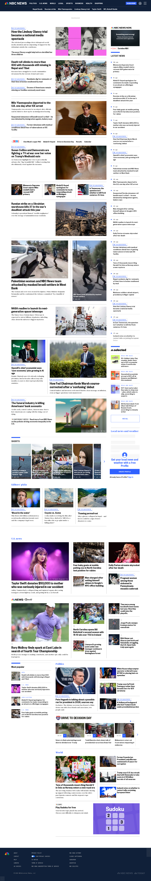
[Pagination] (130, 721)
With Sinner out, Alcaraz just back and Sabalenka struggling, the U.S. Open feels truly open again (129, 642)
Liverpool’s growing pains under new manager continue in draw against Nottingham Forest (93, 648)
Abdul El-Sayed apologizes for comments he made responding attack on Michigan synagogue (64, 191)
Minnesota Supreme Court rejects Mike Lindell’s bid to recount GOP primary (31, 189)
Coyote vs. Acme (53, 512)
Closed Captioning (75, 856)
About (15, 853)
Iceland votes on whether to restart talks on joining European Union (126, 338)
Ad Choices (17, 866)
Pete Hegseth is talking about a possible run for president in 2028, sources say (75, 701)
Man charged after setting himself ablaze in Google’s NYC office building (125, 211)
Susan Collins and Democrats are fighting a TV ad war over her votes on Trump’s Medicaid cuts (31, 153)
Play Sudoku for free (66, 807)
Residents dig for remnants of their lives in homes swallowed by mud (31, 80)
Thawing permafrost (88, 513)
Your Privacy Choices (42, 856)
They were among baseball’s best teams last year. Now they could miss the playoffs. (129, 608)
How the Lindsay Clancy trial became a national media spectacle (29, 35)
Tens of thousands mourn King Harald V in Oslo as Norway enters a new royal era (126, 265)
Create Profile (125, 472)
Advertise (72, 863)
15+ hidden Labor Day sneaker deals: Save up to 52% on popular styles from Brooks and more (129, 362)
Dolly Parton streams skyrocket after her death (125, 234)
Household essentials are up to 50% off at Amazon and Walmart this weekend (129, 377)
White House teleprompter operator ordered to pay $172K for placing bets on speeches (128, 671)
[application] (81, 41)
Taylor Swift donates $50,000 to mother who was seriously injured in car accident (126, 125)
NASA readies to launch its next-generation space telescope (29, 309)
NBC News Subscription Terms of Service (45, 866)
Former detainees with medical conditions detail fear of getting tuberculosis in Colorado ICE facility (125, 250)
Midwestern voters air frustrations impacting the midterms (125, 742)
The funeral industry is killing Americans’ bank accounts (27, 404)
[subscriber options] (140, 3)
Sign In (130, 477)
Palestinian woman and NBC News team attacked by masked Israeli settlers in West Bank (38, 284)
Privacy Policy (37, 853)
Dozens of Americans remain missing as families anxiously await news (31, 88)
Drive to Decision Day (65, 141)
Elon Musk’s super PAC (32, 141)
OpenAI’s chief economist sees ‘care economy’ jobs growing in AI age (27, 370)
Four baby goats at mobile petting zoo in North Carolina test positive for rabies (126, 111)
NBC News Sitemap (75, 853)
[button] (60, 3)
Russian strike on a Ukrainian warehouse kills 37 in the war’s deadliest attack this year (28, 207)
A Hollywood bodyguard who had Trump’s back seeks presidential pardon (128, 704)
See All (125, 419)
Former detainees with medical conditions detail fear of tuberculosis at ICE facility (31, 127)
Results (79, 141)
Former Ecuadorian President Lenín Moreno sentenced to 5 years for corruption (127, 760)
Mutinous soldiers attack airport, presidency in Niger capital (126, 293)
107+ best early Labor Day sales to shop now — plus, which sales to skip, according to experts (129, 392)
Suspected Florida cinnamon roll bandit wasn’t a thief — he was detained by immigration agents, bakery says (126, 196)
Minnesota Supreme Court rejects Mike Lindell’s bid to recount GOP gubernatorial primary (123, 68)
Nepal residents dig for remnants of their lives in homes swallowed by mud (126, 281)
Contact (16, 856)
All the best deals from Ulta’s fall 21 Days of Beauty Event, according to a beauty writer (130, 408)
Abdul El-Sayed (49, 141)
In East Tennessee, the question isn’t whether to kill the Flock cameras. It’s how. (125, 324)
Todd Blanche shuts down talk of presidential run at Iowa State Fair (98, 741)
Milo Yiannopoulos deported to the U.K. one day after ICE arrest (31, 104)
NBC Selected (73, 866)
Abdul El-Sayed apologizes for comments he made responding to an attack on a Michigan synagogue (125, 83)
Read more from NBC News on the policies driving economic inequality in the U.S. (31, 421)
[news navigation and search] (145, 3)
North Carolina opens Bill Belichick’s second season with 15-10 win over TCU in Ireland (88, 632)
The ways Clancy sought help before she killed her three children (31, 53)
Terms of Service (37, 863)
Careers (16, 863)
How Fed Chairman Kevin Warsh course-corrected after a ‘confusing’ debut (75, 385)
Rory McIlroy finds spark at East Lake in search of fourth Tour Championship (36, 649)
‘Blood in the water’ (20, 512)
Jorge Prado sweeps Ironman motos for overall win (129, 624)
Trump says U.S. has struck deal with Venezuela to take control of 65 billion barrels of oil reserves (128, 775)
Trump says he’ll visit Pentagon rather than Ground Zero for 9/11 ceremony (126, 687)
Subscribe (72, 859)
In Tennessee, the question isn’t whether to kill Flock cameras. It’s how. (98, 191)
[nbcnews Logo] (7, 853)
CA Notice (35, 859)
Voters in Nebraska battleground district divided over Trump (68, 741)
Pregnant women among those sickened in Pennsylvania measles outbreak (129, 583)
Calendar (87, 141)
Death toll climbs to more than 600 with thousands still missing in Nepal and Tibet (31, 65)
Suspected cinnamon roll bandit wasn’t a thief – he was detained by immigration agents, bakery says (32, 117)
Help (15, 859)
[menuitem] (33, 3)
